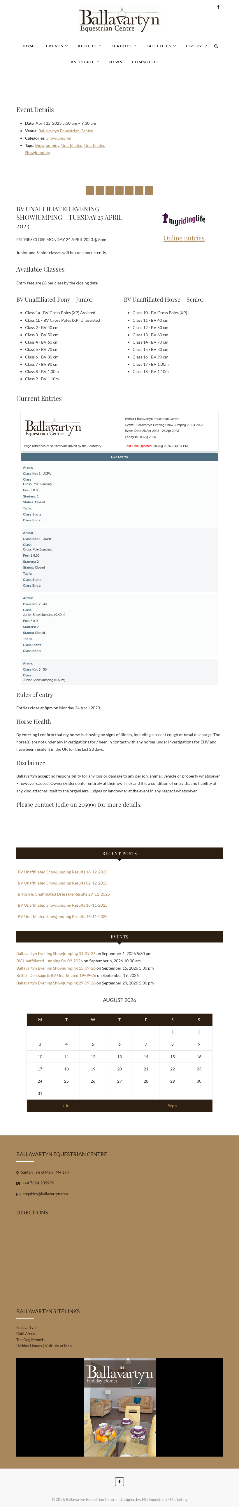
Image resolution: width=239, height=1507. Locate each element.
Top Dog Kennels (30, 1339)
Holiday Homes (29, 1346)
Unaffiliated (71, 145)
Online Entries (184, 237)
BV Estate (83, 62)
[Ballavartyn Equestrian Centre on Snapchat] (139, 190)
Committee (145, 62)
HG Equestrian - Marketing (164, 1499)
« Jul (67, 1105)
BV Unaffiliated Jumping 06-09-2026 (49, 960)
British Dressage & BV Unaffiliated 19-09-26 (56, 975)
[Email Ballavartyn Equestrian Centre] (149, 190)
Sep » (172, 1105)
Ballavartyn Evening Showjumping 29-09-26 (56, 982)
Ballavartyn (26, 1327)
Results (87, 46)
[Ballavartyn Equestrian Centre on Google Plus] (110, 190)
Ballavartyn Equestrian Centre (65, 130)
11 (66, 1056)
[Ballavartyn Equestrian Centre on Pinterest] (119, 190)
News (115, 62)
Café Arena (25, 1333)
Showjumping (58, 138)
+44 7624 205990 (37, 1183)
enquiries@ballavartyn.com (45, 1193)
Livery (194, 46)
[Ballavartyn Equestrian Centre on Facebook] (90, 190)
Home (29, 46)
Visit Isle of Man (58, 1346)
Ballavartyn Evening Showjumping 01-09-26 (56, 953)
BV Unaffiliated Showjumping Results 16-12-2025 (63, 871)
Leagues (122, 46)
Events (54, 46)
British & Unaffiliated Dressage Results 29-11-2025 (64, 893)
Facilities (159, 46)
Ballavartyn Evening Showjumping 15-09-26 (56, 968)
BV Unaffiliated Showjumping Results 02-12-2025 (63, 882)
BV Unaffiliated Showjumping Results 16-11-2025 (63, 916)
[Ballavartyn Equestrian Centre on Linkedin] (129, 190)
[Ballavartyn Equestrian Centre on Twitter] (100, 190)
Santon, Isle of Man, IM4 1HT (45, 1172)
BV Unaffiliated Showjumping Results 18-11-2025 (63, 905)
